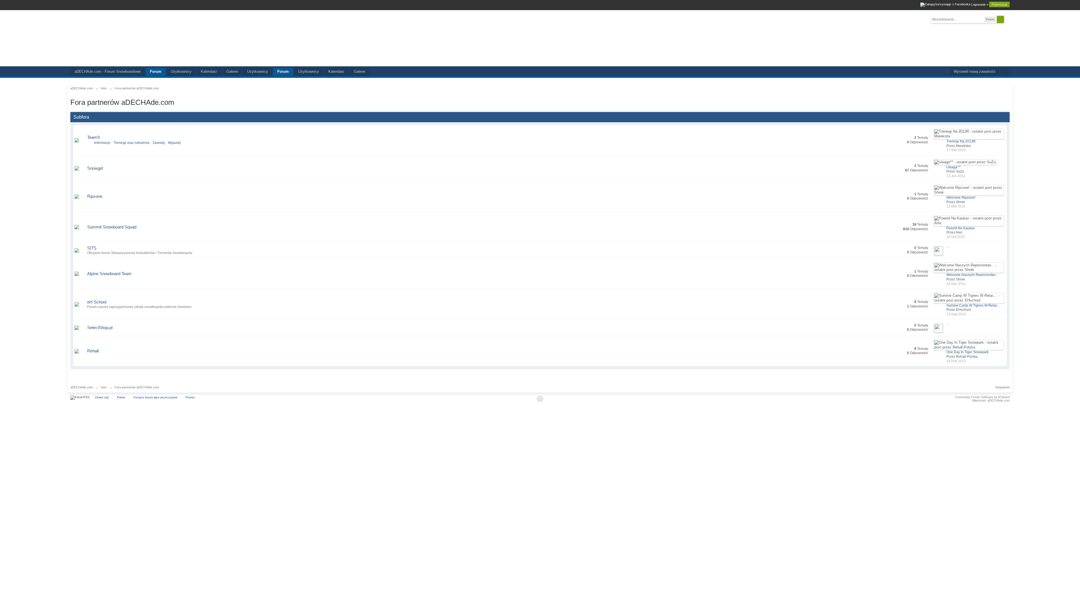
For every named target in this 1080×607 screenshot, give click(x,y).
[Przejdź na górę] (540, 398)
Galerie (232, 71)
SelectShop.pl (99, 327)
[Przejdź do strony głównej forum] (540, 38)
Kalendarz (209, 71)
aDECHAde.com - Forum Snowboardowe (108, 71)
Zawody (159, 143)
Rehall (93, 350)
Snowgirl (95, 168)
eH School (96, 302)
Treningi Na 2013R (961, 141)
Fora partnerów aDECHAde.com (136, 387)
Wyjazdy (174, 143)
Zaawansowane (1007, 19)
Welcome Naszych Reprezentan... (972, 275)
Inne (104, 387)
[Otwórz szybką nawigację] (1005, 72)
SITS (91, 248)
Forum (155, 71)
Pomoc (190, 397)
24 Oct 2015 (955, 237)
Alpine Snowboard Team (109, 273)
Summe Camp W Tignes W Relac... (973, 305)
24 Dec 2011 (956, 284)
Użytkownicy (181, 71)
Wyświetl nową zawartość (975, 71)
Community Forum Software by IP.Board (982, 397)
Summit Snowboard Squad (111, 227)
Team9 (93, 137)
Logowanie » (979, 4)
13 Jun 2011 (955, 176)
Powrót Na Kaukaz (960, 228)
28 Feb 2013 (956, 361)
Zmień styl (102, 397)
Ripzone (94, 196)
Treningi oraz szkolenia (131, 143)
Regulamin (1002, 387)
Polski (121, 397)
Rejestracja (999, 4)
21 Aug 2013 (956, 314)
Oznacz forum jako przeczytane (155, 397)
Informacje (102, 143)
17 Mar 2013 (956, 150)
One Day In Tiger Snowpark (967, 352)
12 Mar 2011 (956, 206)
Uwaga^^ (953, 167)
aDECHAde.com (81, 387)
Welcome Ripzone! (960, 198)
